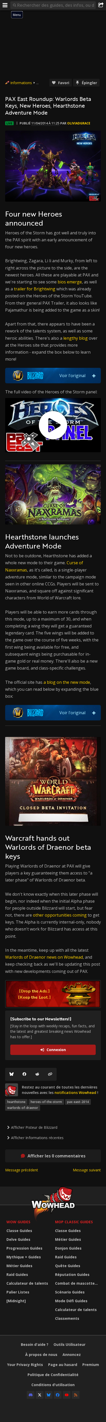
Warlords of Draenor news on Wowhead (44, 957)
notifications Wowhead (75, 1092)
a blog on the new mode (66, 682)
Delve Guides (18, 1239)
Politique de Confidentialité (53, 1374)
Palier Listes (17, 1292)
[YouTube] (66, 1395)
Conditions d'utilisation (53, 1384)
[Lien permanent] (50, 1074)
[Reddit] (37, 1074)
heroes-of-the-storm (46, 1102)
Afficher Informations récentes (37, 1137)
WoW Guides (18, 1221)
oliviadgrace (78, 123)
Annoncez (72, 1354)
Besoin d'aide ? (34, 1344)
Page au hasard (62, 1364)
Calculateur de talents (27, 1283)
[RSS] (76, 1395)
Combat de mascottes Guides (78, 1283)
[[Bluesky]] (11, 1074)
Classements (67, 1318)
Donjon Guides (68, 1248)
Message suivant (87, 1169)
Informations (21, 82)
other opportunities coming (60, 915)
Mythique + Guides (23, 1256)
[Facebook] (24, 1074)
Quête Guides (67, 1265)
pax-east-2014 (78, 1102)
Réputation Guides (72, 1274)
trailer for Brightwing (34, 289)
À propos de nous (41, 1354)
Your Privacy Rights (25, 1364)
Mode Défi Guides (71, 1300)
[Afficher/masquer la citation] (94, 375)
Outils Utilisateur (69, 1344)
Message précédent (21, 1169)
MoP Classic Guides (74, 1221)
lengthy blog (75, 338)
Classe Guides (19, 1230)
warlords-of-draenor (22, 1108)
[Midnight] (16, 1300)
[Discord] (30, 1395)
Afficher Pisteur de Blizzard (34, 1127)
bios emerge (70, 282)
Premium (90, 1364)
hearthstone (16, 1102)
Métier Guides (19, 1265)
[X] (39, 1395)
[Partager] (101, 5)
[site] (11, 1089)
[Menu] (5, 5)
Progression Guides (24, 1248)
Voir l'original (72, 375)
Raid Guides (17, 1274)
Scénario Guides (70, 1292)
